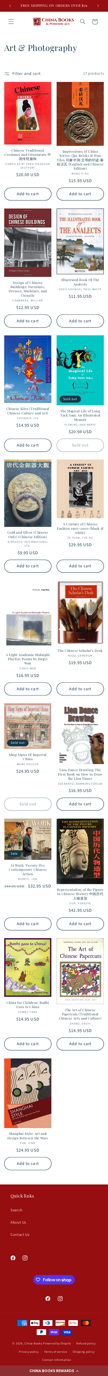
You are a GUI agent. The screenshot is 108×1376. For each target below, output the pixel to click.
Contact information (56, 1360)
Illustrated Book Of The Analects (80, 282)
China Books (33, 1343)
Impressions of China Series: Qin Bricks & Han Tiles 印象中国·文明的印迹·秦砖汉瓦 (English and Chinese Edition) (80, 159)
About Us (18, 1222)
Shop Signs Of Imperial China (28, 757)
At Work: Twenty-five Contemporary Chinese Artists (28, 869)
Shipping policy (83, 1352)
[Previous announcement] (10, 5)
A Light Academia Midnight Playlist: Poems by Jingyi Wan (28, 659)
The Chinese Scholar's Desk (80, 650)
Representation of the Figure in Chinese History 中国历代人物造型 (80, 893)
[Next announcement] (98, 5)
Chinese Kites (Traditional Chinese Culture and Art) (27, 411)
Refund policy (86, 1343)
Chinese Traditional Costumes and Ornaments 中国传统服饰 (27, 154)
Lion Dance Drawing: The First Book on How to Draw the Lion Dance (80, 774)
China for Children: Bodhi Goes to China (28, 1004)
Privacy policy (29, 1352)
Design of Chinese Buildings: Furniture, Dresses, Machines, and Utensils (28, 289)
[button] (54, 1371)
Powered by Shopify (57, 1343)
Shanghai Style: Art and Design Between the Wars (27, 1135)
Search (16, 1210)
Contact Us (19, 1234)
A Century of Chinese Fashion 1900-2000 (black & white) (80, 528)
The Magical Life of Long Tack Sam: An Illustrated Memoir (80, 415)
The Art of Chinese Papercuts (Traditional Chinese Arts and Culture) (80, 1014)
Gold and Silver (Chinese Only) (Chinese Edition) (27, 534)
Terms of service (55, 1352)
